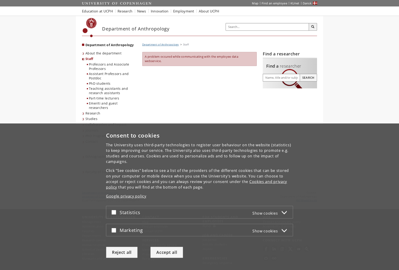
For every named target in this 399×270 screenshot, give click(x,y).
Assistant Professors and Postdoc (109, 76)
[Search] (313, 27)
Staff (89, 59)
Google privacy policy (126, 196)
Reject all (122, 252)
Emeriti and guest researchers (103, 105)
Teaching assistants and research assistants (108, 90)
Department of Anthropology (109, 45)
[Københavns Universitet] (90, 27)
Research (92, 113)
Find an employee (274, 3)
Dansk (307, 3)
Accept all (166, 252)
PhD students (100, 83)
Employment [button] (183, 11)
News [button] (141, 11)
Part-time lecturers (104, 98)
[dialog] (199, 196)
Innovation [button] (160, 11)
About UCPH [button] (209, 11)
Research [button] (125, 11)
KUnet (294, 3)
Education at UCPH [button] (97, 11)
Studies (91, 119)
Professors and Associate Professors (109, 66)
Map (255, 3)
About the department (103, 53)
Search (308, 77)
